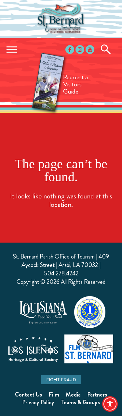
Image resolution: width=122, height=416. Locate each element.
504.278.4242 (61, 273)
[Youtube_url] (90, 49)
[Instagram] (79, 49)
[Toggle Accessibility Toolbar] (110, 404)
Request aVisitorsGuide (75, 84)
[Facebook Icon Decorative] (69, 49)
